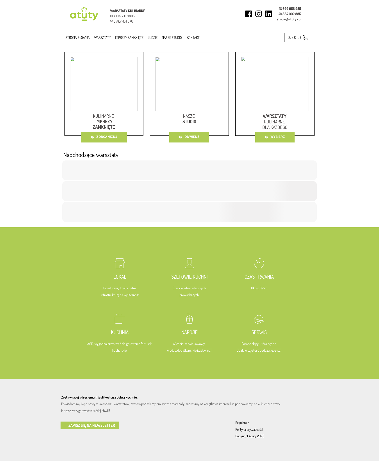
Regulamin (242, 422)
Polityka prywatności (249, 429)
